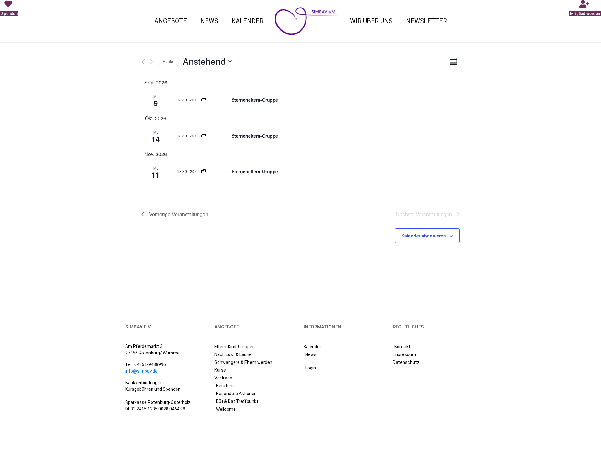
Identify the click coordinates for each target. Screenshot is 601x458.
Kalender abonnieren (423, 235)
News (209, 21)
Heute (168, 61)
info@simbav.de (141, 371)
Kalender (248, 21)
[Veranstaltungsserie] (203, 99)
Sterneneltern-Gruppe (255, 100)
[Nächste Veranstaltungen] (151, 62)
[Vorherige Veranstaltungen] (143, 62)
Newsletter (426, 21)
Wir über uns (371, 21)
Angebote (170, 21)
